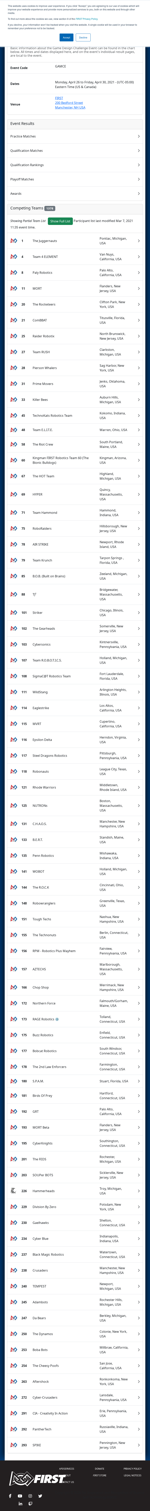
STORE (99, 1475)
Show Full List (60, 221)
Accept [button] (66, 37)
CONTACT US (67, 1482)
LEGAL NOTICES (132, 1475)
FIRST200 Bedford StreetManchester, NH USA (70, 103)
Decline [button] (83, 37)
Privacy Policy (86, 18)
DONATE (99, 1468)
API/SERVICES (66, 1468)
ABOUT (67, 1475)
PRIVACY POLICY (133, 1468)
